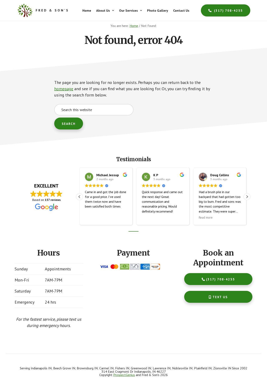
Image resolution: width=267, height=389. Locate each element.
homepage (63, 88)
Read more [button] (206, 217)
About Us (103, 10)
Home (86, 10)
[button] (105, 10)
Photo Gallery (157, 10)
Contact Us (181, 10)
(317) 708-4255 (228, 11)
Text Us (220, 297)
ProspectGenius (124, 375)
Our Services (128, 10)
